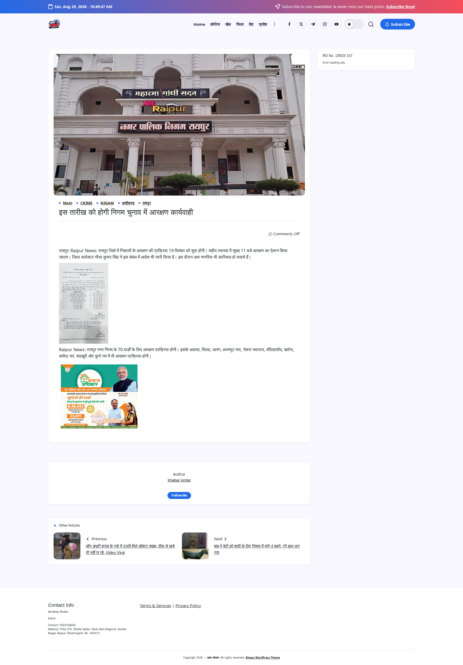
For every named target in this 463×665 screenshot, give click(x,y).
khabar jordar (179, 480)
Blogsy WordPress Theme (263, 657)
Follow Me (179, 495)
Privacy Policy (188, 605)
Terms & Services (155, 605)
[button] (354, 24)
